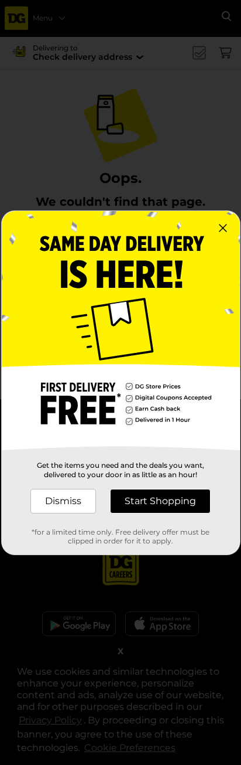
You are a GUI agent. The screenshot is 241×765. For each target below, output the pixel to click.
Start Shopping (160, 500)
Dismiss (63, 500)
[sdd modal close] (222, 228)
